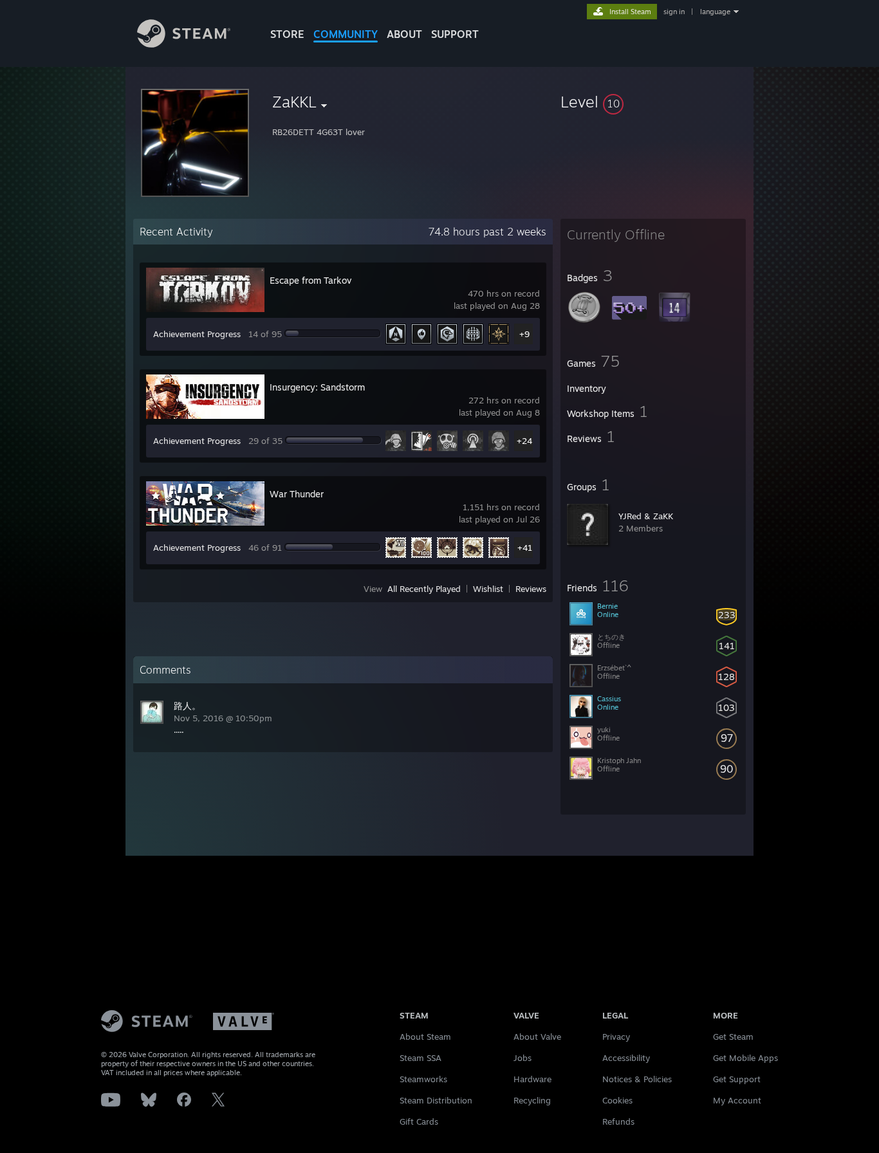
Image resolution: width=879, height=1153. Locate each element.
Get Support (737, 1079)
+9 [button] (524, 334)
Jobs (523, 1058)
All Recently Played (424, 589)
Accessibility (626, 1058)
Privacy (616, 1036)
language (715, 11)
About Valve (537, 1036)
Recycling (532, 1100)
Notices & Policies (637, 1079)
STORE (287, 34)
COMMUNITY (345, 34)
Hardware (532, 1079)
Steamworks (423, 1079)
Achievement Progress (197, 334)
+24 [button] (524, 441)
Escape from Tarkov (310, 280)
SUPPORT (455, 34)
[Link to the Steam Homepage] (183, 44)
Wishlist (488, 589)
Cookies (617, 1100)
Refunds (618, 1121)
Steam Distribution (436, 1100)
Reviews (530, 589)
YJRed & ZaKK (645, 516)
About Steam (425, 1036)
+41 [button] (524, 547)
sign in (674, 11)
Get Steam (733, 1036)
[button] (653, 102)
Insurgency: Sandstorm (317, 387)
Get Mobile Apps (745, 1058)
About (404, 34)
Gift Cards (419, 1121)
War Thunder (297, 493)
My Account (737, 1100)
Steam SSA (420, 1058)
